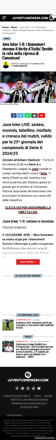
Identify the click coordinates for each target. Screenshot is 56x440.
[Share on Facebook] (14, 115)
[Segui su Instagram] (28, 388)
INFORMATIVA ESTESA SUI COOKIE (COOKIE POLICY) (29, 403)
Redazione (48, 395)
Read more (26, 262)
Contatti (37, 395)
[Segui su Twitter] (22, 388)
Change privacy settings (44, 438)
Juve (35, 169)
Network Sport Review (29, 407)
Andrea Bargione (20, 66)
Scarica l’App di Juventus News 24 (17, 395)
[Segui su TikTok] (33, 388)
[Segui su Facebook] (17, 388)
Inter (44, 173)
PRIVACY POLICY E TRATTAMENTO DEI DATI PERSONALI (29, 399)
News (14, 27)
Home (5, 27)
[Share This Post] (27, 115)
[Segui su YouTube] (39, 388)
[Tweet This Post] (20, 115)
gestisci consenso (14, 414)
